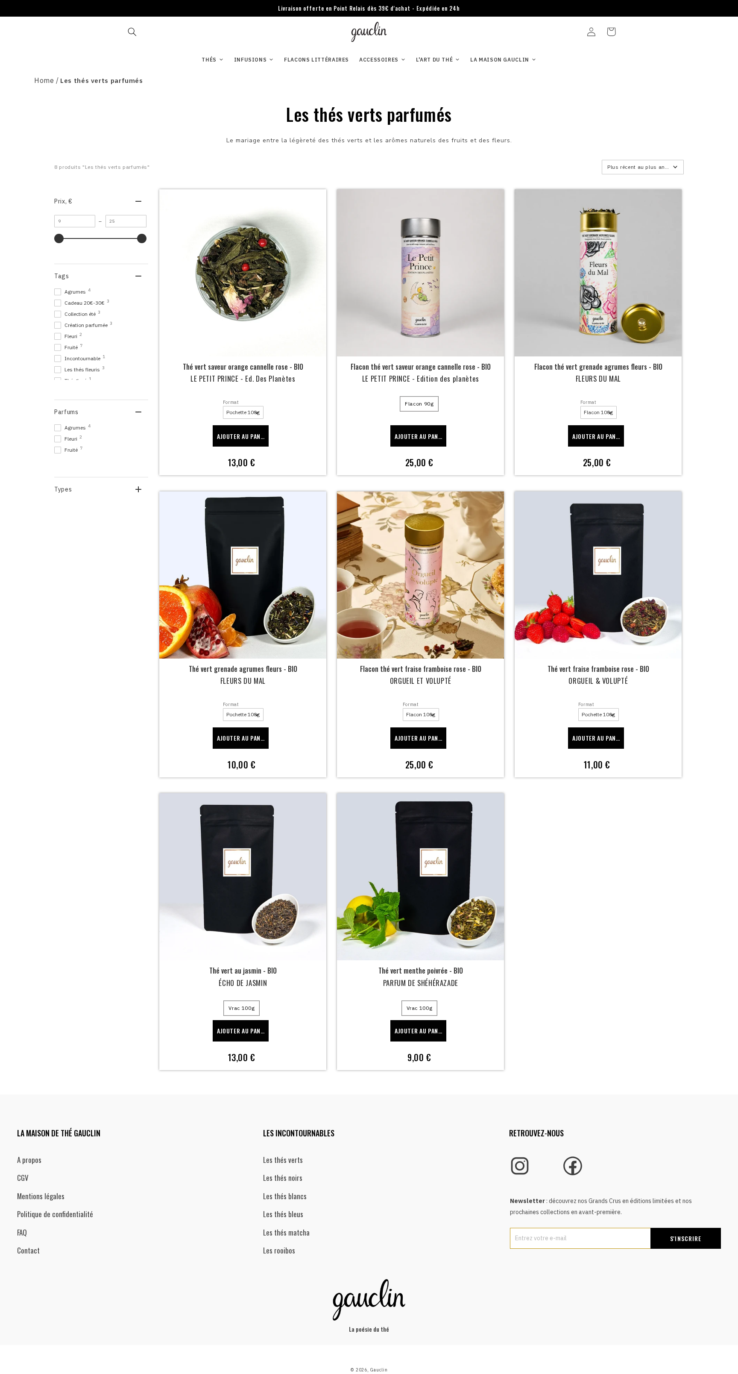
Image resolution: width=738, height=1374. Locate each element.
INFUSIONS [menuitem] (250, 59)
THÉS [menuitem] (209, 59)
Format (231, 402)
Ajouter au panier (243, 436)
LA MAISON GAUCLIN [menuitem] (499, 59)
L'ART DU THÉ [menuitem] (434, 59)
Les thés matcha (286, 1232)
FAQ (22, 1232)
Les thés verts (283, 1159)
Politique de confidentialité (55, 1214)
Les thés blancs (285, 1196)
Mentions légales (40, 1196)
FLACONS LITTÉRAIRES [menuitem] (316, 59)
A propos (29, 1159)
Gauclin (378, 1370)
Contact (28, 1250)
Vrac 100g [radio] (241, 1008)
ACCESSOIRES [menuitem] (378, 59)
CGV (23, 1177)
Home (44, 80)
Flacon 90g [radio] (419, 403)
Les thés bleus (283, 1214)
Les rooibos (279, 1250)
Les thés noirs (282, 1177)
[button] (132, 31)
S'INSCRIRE (685, 1238)
